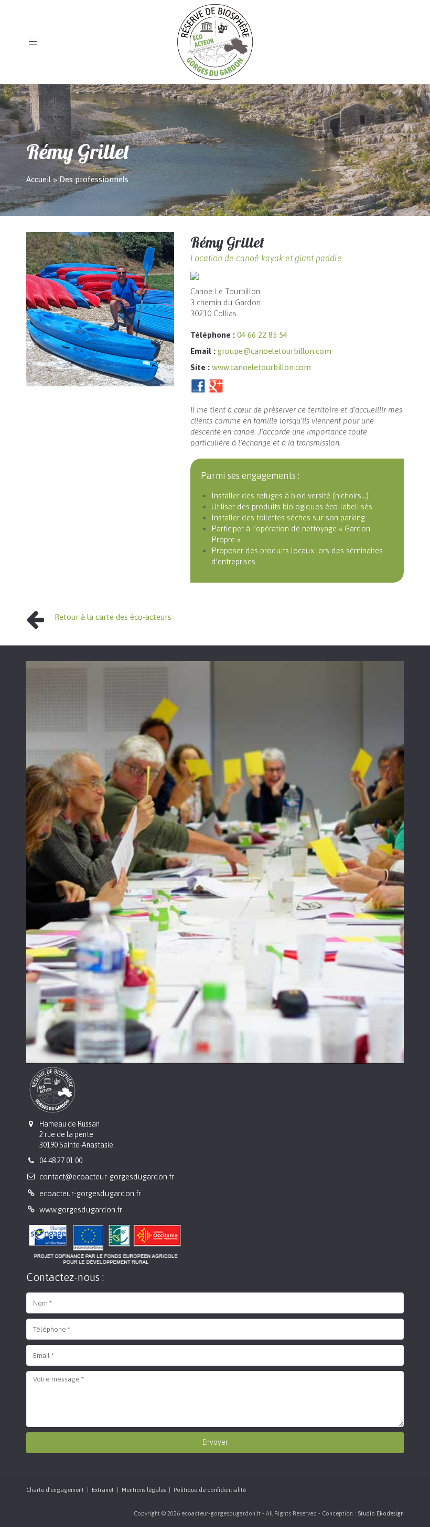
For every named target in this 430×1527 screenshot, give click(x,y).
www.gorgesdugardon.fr (80, 1209)
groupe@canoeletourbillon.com (274, 351)
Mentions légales (144, 1490)
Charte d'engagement (55, 1490)
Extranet (103, 1490)
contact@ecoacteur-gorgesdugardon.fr (106, 1176)
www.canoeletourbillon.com (261, 367)
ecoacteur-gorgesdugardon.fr (90, 1193)
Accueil (38, 179)
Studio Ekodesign (381, 1513)
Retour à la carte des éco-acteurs (113, 616)
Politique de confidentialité (210, 1490)
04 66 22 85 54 (262, 334)
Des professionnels (93, 179)
